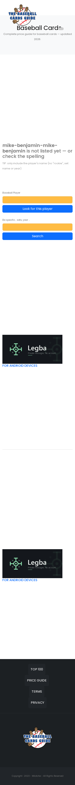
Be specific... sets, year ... (16, 220)
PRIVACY (37, 702)
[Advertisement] (37, 98)
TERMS (37, 691)
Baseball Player (11, 192)
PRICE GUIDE (37, 680)
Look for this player (38, 208)
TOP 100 (37, 669)
